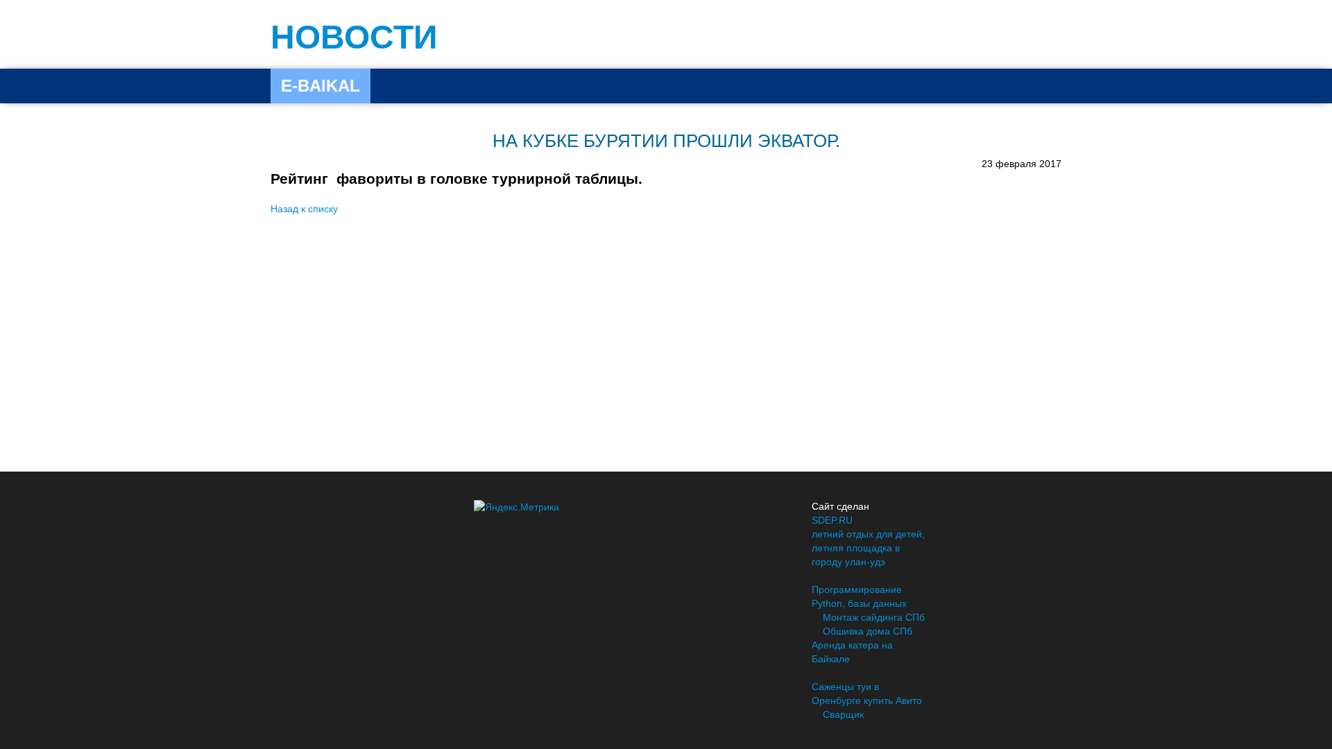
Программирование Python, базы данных (859, 596)
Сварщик (843, 714)
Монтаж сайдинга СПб (874, 617)
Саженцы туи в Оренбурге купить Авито (867, 693)
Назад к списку (304, 208)
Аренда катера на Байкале (852, 651)
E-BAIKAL (320, 85)
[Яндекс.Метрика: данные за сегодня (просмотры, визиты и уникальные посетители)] (516, 507)
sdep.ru (832, 520)
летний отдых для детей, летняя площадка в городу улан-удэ (868, 547)
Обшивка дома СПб (867, 631)
